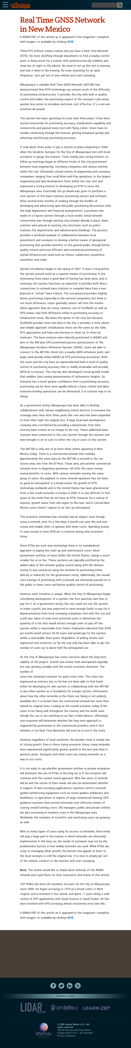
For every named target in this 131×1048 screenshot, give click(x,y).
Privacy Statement (66, 1035)
